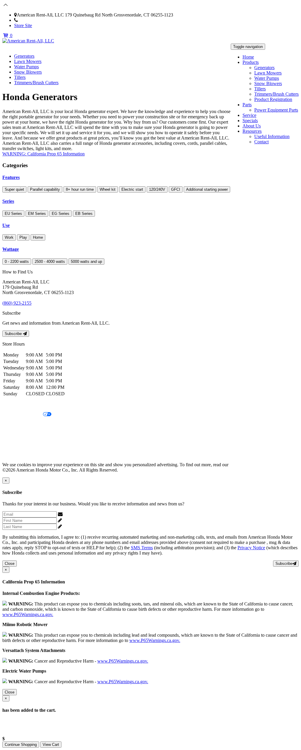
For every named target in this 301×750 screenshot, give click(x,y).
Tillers (260, 88)
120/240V (157, 189)
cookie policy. (242, 464)
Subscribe (14, 333)
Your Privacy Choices (22, 414)
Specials (250, 120)
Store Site (23, 25)
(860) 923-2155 (32, 20)
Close (9, 563)
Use (6, 225)
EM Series (37, 213)
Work (9, 237)
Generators (264, 67)
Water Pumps (266, 78)
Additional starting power (207, 189)
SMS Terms (13, 434)
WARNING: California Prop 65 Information (43, 153)
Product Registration (273, 99)
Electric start (132, 189)
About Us (252, 125)
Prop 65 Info (14, 444)
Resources (252, 131)
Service (249, 115)
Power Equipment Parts (276, 109)
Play (23, 237)
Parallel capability (45, 189)
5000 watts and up (86, 261)
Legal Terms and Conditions (28, 424)
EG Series (60, 213)
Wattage (10, 249)
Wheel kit (108, 189)
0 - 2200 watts (17, 261)
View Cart (51, 744)
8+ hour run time (80, 189)
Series (8, 201)
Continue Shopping (21, 744)
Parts (247, 104)
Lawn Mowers (268, 72)
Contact (261, 141)
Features (11, 177)
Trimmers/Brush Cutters (276, 94)
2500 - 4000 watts (50, 261)
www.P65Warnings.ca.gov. (27, 614)
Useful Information (272, 136)
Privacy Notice (16, 404)
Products (251, 62)
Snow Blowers (268, 83)
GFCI (175, 189)
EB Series (84, 213)
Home (248, 56)
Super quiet (14, 189)
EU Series (13, 213)
